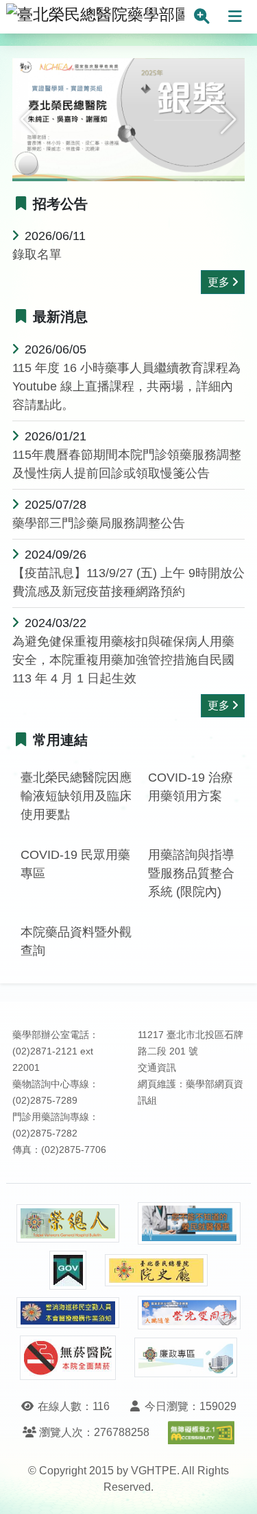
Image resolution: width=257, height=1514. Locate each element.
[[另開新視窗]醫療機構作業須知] (67, 1312)
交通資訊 (157, 1068)
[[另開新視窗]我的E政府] (67, 1270)
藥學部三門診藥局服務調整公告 (98, 523)
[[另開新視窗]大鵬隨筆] (189, 1312)
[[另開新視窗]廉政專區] (185, 1357)
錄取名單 (37, 254)
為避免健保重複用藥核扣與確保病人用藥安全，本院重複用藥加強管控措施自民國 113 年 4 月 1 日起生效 (123, 660)
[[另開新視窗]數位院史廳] (156, 1270)
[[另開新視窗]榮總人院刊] (67, 1223)
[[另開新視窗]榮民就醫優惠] (189, 1223)
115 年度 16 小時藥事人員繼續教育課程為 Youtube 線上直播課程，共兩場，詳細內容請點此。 (126, 386)
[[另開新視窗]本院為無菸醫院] (68, 1358)
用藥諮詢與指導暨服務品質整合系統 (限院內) (191, 873)
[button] (28, 120)
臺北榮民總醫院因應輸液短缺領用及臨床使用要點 (76, 796)
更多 (219, 282)
